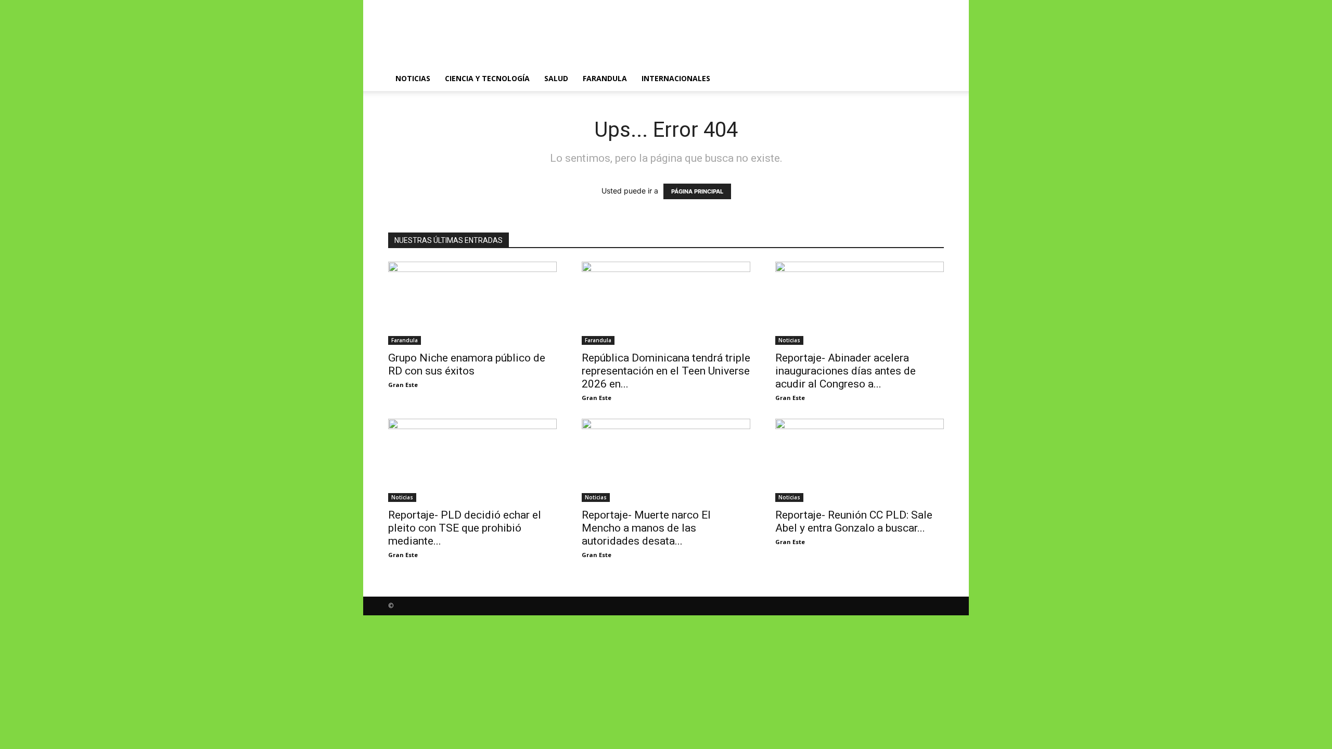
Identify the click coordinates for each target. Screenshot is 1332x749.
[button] (931, 79)
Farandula (605, 78)
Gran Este (403, 385)
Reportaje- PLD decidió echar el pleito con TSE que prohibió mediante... (464, 528)
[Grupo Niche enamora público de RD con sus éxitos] (472, 303)
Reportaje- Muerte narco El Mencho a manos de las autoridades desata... (646, 528)
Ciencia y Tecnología (487, 78)
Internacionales (676, 78)
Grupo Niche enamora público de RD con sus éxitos (466, 364)
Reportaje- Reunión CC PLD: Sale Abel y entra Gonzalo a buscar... (853, 521)
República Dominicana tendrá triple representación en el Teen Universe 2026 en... (666, 371)
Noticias (412, 78)
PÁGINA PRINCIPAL (697, 191)
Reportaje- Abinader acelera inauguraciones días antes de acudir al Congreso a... (845, 371)
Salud (556, 78)
